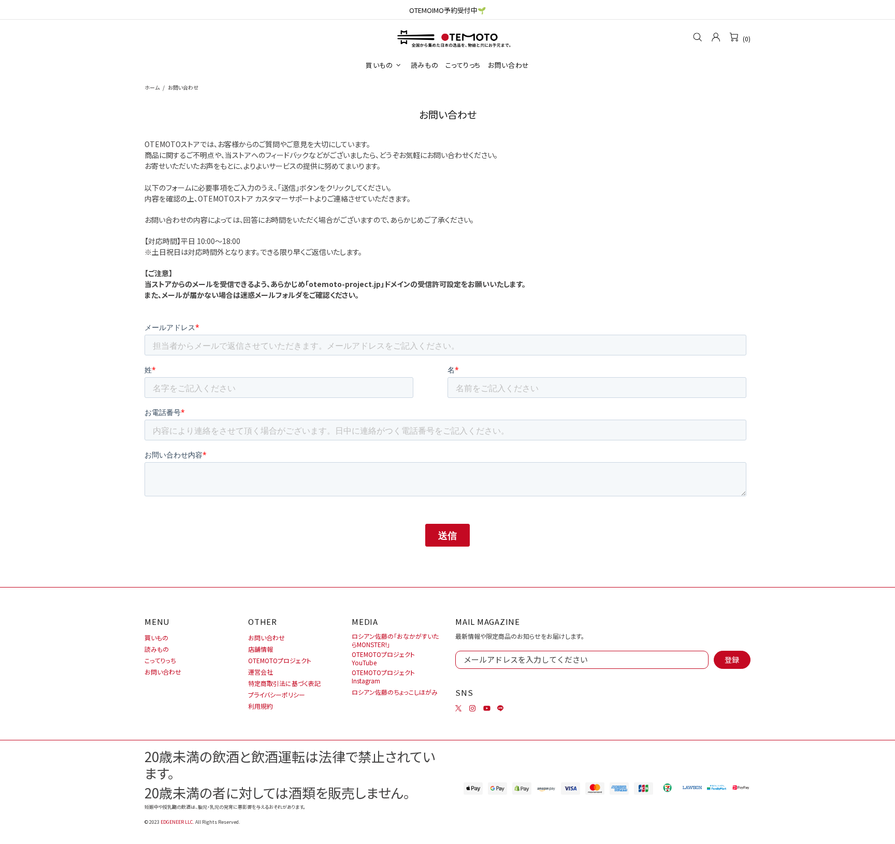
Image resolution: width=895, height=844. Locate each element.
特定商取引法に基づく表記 (284, 683)
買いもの (156, 638)
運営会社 (260, 672)
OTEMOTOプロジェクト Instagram (383, 676)
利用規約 (260, 706)
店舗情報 (260, 649)
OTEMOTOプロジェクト (279, 660)
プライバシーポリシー (276, 695)
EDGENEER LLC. (177, 822)
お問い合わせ (163, 672)
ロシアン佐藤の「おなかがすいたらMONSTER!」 (395, 640)
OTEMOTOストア (447, 37)
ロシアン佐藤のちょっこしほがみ (395, 692)
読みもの (157, 649)
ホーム (152, 87)
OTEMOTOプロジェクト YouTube (383, 658)
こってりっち (160, 660)
